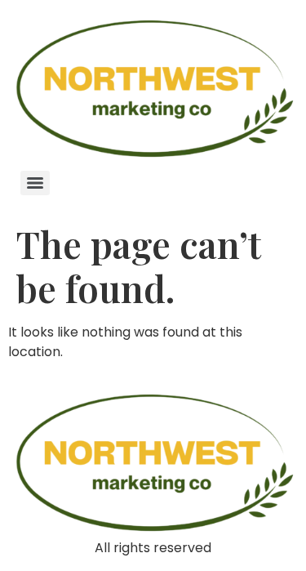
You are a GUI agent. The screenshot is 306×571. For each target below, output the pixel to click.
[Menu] (35, 183)
